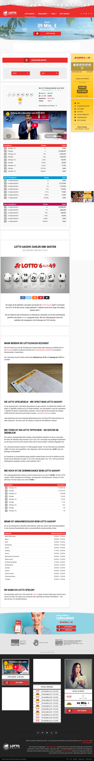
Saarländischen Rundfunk (43, 350)
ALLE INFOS (82, 87)
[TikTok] (89, 13)
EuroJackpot (85, 740)
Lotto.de (35, 594)
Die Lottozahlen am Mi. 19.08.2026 (49, 697)
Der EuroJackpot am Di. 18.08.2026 (49, 700)
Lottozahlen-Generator (44, 413)
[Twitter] (91, 13)
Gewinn (24, 317)
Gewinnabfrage (67, 751)
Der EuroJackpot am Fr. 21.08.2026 (49, 694)
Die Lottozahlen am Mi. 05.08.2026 (49, 717)
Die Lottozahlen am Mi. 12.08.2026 (49, 709)
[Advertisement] (47, 47)
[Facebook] (81, 13)
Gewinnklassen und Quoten (47, 106)
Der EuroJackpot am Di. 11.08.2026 (49, 712)
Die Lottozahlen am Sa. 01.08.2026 (49, 720)
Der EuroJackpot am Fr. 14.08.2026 (49, 706)
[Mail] (86, 13)
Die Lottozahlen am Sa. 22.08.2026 (49, 691)
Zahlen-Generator (51, 747)
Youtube (9, 350)
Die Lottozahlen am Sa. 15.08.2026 (49, 703)
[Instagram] (84, 13)
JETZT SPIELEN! (82, 91)
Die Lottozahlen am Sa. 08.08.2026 (49, 715)
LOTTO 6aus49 (46, 305)
